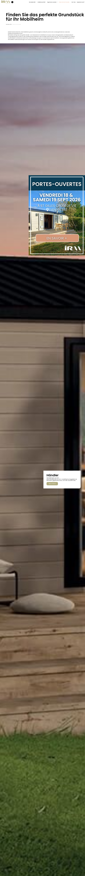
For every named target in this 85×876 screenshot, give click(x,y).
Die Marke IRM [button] (32, 2)
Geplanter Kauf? (80, 2)
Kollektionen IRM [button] (41, 2)
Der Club (74, 2)
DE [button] (12, 2)
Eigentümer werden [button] (51, 2)
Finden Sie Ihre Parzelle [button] (64, 2)
